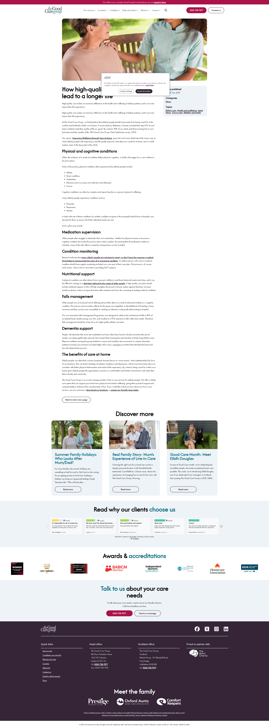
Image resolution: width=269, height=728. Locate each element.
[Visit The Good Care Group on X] (207, 629)
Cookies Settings (126, 91)
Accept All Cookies (144, 91)
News (168, 101)
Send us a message (147, 613)
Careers (155, 10)
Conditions (114, 10)
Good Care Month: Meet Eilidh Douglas (190, 456)
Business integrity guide (144, 713)
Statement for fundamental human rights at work (168, 713)
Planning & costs (49, 659)
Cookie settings (117, 713)
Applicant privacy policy (97, 713)
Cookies (108, 713)
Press (45, 680)
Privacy (86, 713)
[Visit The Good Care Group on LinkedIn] (226, 629)
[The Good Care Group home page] (53, 10)
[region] (135, 84)
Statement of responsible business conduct (115, 715)
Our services (89, 10)
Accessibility (126, 713)
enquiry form (160, 2)
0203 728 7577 (196, 10)
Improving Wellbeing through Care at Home (92, 138)
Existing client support (51, 676)
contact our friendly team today (125, 390)
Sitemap (133, 713)
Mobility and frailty (192, 112)
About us (144, 10)
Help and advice (129, 10)
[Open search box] (166, 10)
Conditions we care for (52, 655)
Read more (68, 489)
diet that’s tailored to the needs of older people (104, 283)
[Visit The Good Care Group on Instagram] (216, 629)
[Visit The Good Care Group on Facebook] (197, 629)
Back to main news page (76, 399)
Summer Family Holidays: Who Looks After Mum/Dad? (76, 458)
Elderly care (171, 110)
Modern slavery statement (138, 715)
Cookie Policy (149, 85)
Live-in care (177, 112)
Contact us (216, 10)
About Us (46, 667)
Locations (101, 10)
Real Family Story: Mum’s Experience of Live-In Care (133, 456)
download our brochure (97, 390)
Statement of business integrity (157, 715)
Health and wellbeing (187, 110)
